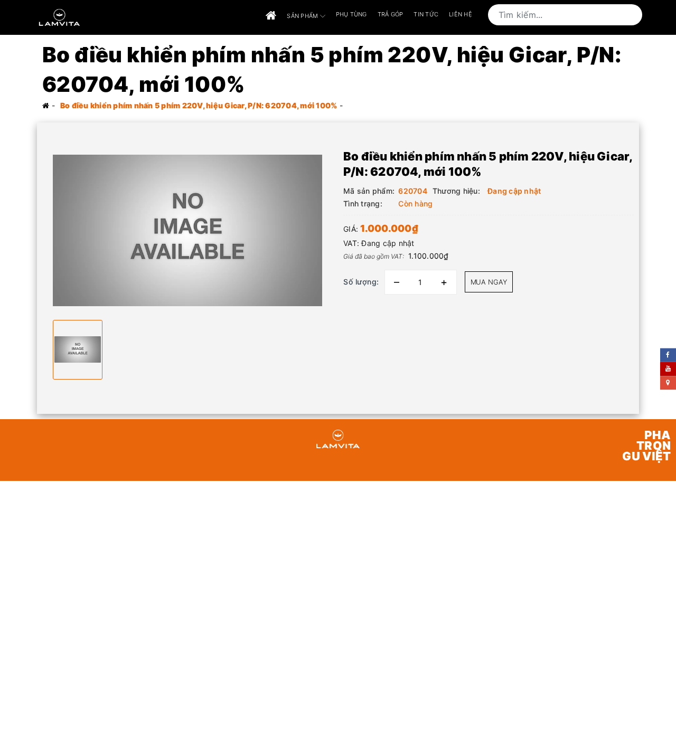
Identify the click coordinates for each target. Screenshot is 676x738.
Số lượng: (361, 281)
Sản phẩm (303, 15)
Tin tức (426, 14)
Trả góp (390, 14)
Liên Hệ (460, 14)
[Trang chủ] (271, 16)
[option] (187, 230)
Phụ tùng (351, 14)
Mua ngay (489, 282)
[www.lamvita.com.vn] (59, 16)
